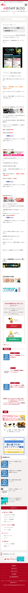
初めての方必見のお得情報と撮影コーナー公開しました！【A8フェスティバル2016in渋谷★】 (16, 400)
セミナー (6, 537)
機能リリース (6, 344)
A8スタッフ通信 (7, 512)
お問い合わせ (14, 571)
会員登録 (14, 574)
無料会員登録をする (14, 339)
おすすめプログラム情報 (9, 514)
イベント (5, 533)
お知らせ (5, 541)
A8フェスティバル (8, 535)
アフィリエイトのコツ (9, 527)
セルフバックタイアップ (9, 517)
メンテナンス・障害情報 (9, 543)
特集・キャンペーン (8, 521)
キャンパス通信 (7, 529)
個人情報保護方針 (14, 576)
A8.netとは (14, 568)
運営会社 (14, 565)
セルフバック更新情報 (9, 519)
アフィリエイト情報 (8, 525)
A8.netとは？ (14, 326)
